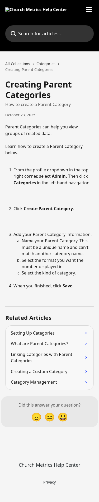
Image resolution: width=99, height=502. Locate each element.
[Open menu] (89, 9)
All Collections (17, 63)
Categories (45, 63)
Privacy (49, 482)
